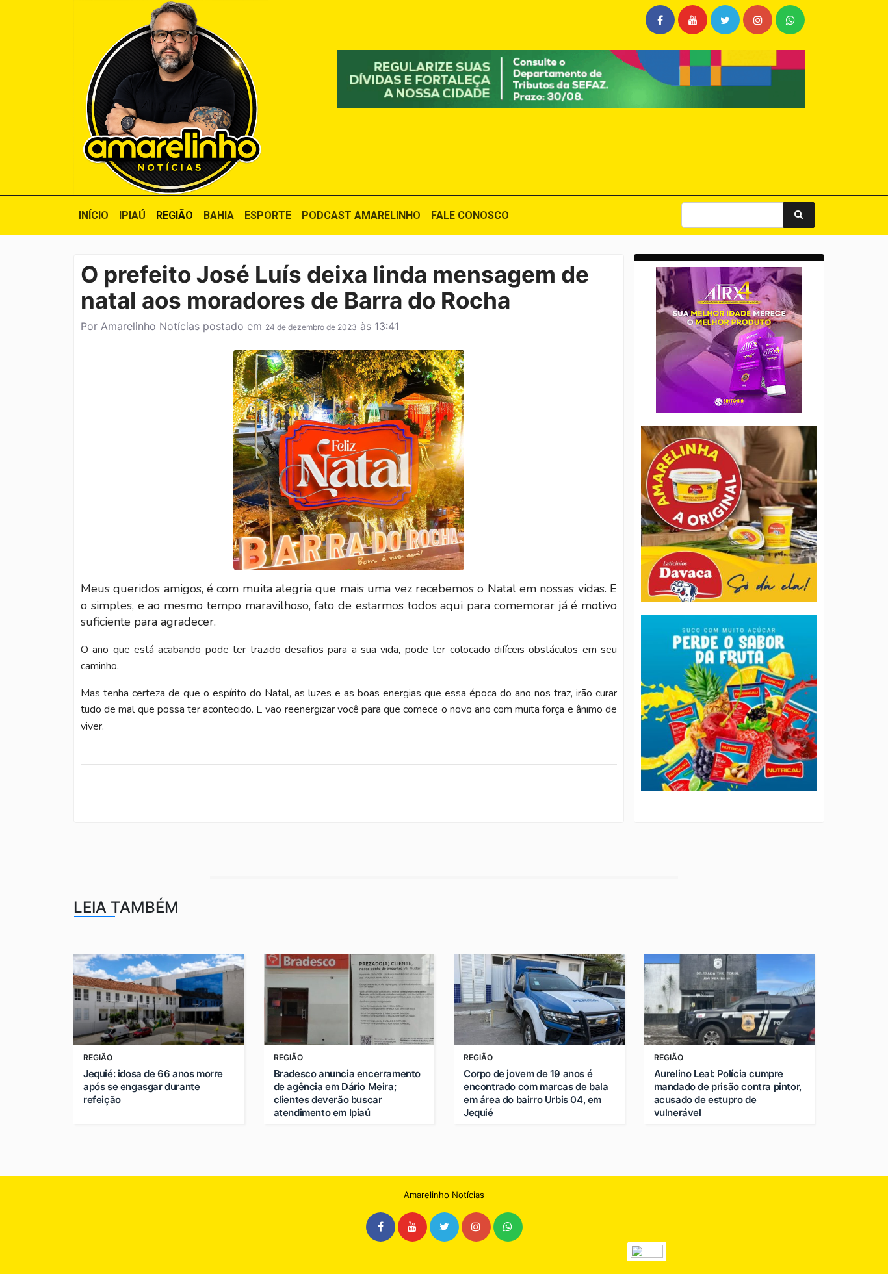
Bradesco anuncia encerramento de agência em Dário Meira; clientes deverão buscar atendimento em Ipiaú (347, 1093)
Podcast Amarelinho (361, 215)
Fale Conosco (470, 215)
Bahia (218, 215)
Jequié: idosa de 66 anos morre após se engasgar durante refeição (153, 1086)
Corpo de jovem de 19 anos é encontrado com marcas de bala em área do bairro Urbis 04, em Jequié (536, 1093)
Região (174, 215)
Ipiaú (132, 215)
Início (94, 215)
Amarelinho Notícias (150, 326)
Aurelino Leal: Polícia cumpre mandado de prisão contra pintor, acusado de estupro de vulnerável (728, 1093)
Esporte (267, 215)
